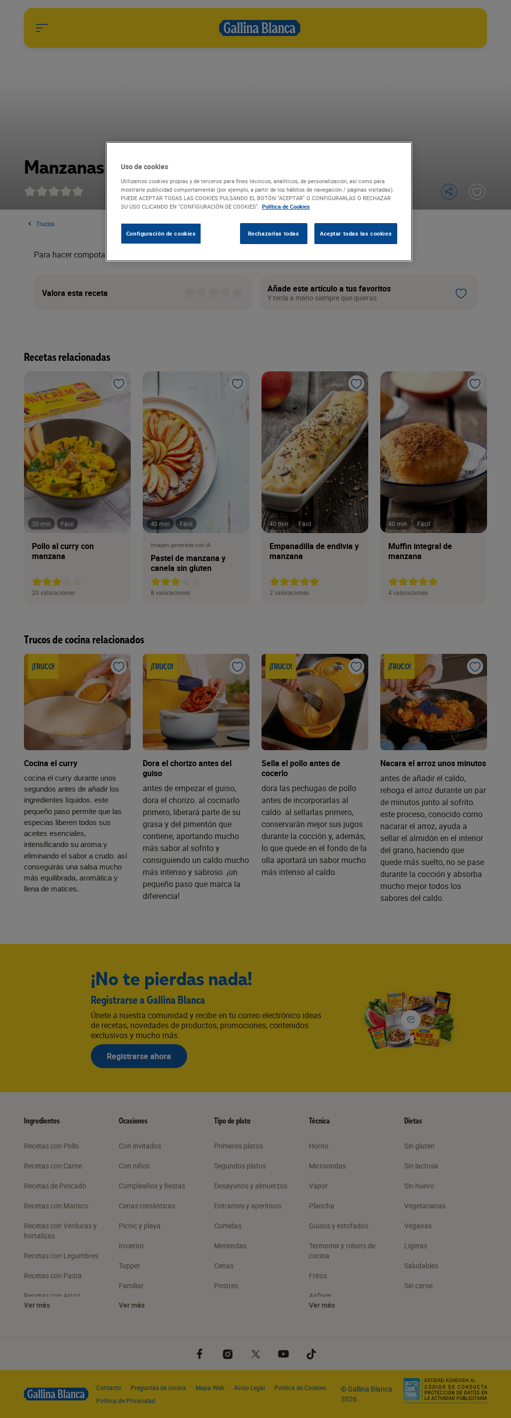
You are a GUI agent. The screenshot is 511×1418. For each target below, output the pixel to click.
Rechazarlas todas (273, 233)
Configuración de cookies (161, 233)
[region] (259, 202)
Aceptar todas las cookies (356, 233)
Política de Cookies (286, 206)
